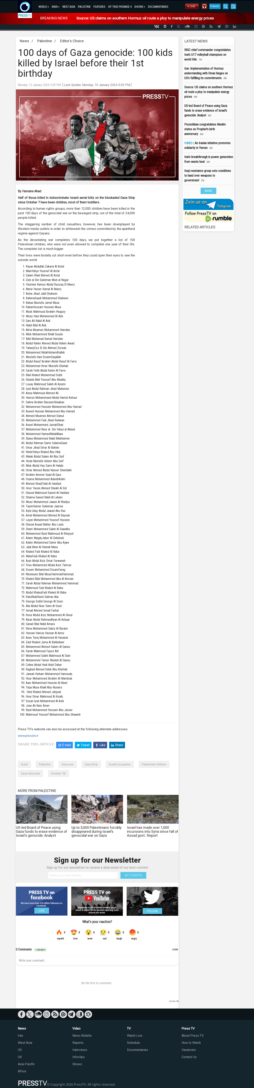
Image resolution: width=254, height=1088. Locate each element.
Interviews (79, 1050)
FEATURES (99, 7)
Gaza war (68, 764)
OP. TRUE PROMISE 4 (120, 7)
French (214, 6)
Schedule (133, 1043)
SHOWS (138, 7)
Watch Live (134, 1035)
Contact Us (189, 1057)
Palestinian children (154, 764)
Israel (24, 764)
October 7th (58, 773)
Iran (20, 1035)
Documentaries (137, 1050)
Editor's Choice (72, 41)
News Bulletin (82, 1035)
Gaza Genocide (30, 773)
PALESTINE (84, 7)
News (24, 41)
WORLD (42, 7)
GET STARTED (133, 875)
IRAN (55, 7)
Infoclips (78, 1057)
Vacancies (189, 1050)
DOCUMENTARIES (158, 7)
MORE (208, 190)
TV (129, 1028)
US (20, 1050)
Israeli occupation (120, 764)
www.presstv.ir (28, 736)
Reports (78, 1043)
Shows (77, 1064)
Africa (22, 1071)
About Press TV (193, 1035)
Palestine (44, 41)
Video (76, 1028)
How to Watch (191, 1043)
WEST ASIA (68, 7)
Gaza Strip (91, 764)
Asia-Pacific (26, 1064)
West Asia (25, 1043)
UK (20, 1057)
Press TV (188, 1028)
